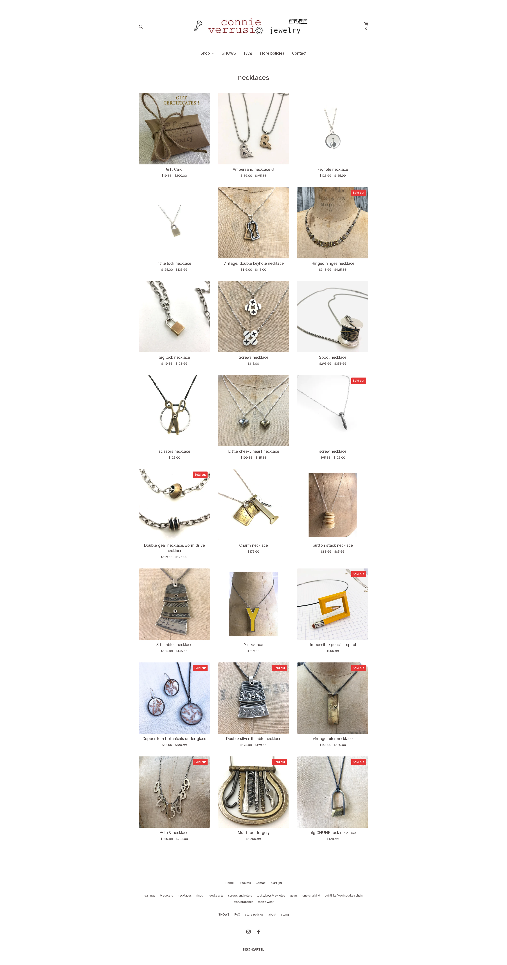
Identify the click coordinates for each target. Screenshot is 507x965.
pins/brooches (243, 902)
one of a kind (311, 895)
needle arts (215, 895)
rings (199, 895)
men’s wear (266, 902)
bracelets (166, 895)
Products (244, 883)
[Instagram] (249, 932)
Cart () (276, 883)
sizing (285, 914)
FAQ (248, 53)
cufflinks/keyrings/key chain (344, 895)
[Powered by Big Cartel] (253, 949)
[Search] (141, 26)
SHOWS (229, 53)
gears (294, 895)
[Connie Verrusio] (253, 27)
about (272, 914)
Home (229, 883)
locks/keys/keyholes (271, 895)
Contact (299, 53)
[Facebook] (258, 932)
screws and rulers (240, 895)
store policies (272, 53)
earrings (149, 895)
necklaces (185, 895)
